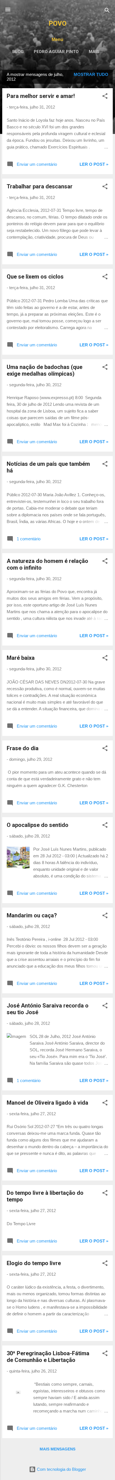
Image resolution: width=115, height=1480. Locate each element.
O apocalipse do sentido (37, 825)
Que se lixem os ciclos (35, 276)
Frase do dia (23, 748)
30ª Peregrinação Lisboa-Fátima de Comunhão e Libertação (48, 1356)
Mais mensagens (57, 1449)
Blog (18, 51)
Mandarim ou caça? (32, 915)
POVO (57, 23)
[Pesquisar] (107, 11)
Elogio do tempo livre (34, 1263)
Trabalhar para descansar (40, 186)
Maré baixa (21, 657)
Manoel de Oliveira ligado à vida (47, 1102)
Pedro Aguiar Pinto (56, 51)
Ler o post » (94, 164)
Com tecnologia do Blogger (61, 1469)
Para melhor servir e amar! (41, 96)
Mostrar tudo (91, 74)
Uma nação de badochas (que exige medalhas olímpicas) (44, 370)
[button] (105, 97)
